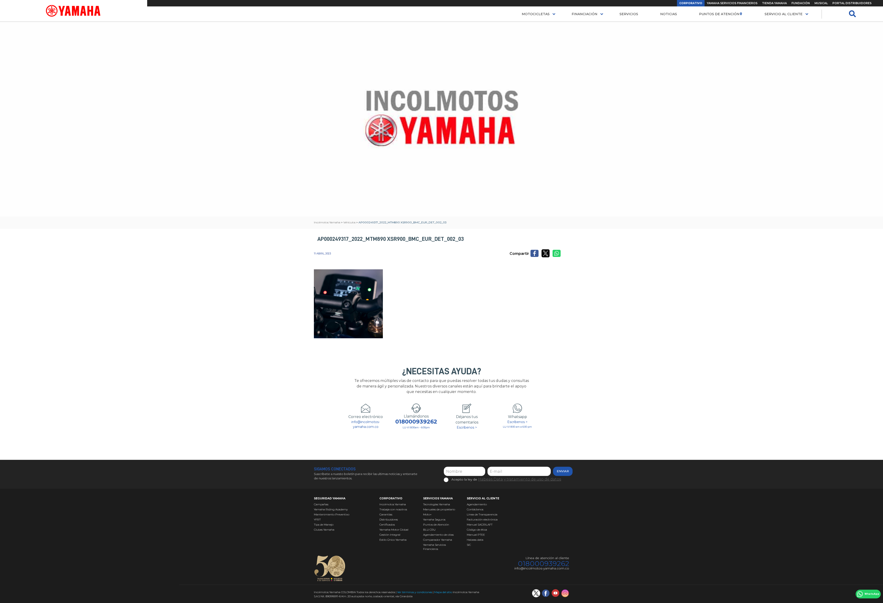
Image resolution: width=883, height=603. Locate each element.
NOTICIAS (668, 14)
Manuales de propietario (439, 509)
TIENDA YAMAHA (774, 3)
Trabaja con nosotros (393, 509)
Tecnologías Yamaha (436, 504)
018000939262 (416, 421)
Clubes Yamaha (324, 529)
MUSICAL (821, 3)
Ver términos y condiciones (414, 592)
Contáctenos (475, 509)
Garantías (385, 514)
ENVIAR (563, 471)
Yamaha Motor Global (393, 529)
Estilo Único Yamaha (393, 539)
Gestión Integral (389, 534)
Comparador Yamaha (437, 539)
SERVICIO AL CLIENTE (784, 14)
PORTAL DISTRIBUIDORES (852, 3)
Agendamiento (477, 504)
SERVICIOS (628, 14)
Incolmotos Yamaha (392, 504)
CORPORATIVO (690, 3)
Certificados (387, 524)
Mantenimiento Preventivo (331, 514)
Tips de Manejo (323, 524)
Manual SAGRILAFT (480, 524)
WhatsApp (872, 594)
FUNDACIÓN (800, 3)
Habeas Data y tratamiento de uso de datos (519, 479)
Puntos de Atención (719, 14)
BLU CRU (429, 529)
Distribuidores (388, 519)
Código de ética (477, 529)
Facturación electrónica (482, 519)
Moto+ (427, 514)
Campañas (321, 504)
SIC (469, 544)
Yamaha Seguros (434, 519)
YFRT (317, 519)
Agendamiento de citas (438, 534)
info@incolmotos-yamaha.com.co (365, 424)
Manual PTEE (476, 534)
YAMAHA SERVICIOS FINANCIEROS (732, 3)
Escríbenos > (467, 427)
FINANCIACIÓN (584, 14)
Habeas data (475, 539)
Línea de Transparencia (482, 514)
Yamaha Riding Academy (331, 509)
